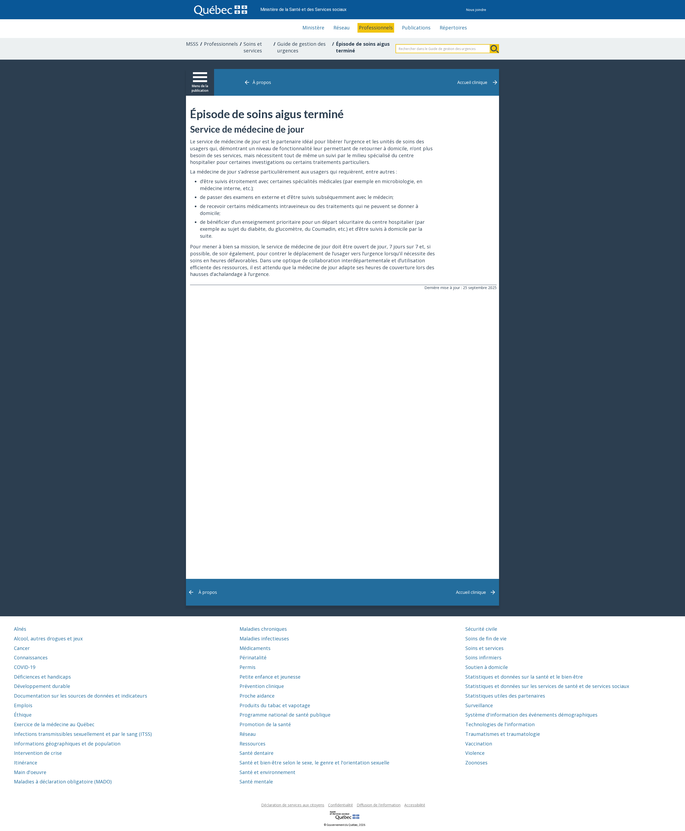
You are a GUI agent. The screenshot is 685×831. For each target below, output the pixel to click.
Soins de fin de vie (486, 638)
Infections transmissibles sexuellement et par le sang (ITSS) (83, 734)
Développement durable (42, 686)
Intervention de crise (38, 753)
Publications (416, 27)
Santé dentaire (256, 753)
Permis (247, 667)
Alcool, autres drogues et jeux (48, 638)
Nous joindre (476, 10)
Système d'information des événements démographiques (531, 714)
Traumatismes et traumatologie (502, 734)
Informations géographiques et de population (67, 743)
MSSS (192, 44)
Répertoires (453, 27)
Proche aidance (257, 695)
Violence (475, 753)
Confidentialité (340, 804)
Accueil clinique (472, 82)
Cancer (22, 648)
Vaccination (478, 743)
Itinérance (25, 762)
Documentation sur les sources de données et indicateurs (80, 695)
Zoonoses (476, 762)
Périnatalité (253, 657)
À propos (262, 82)
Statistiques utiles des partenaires (505, 695)
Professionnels (376, 27)
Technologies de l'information (500, 724)
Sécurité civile (481, 629)
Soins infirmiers (483, 657)
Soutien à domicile (486, 667)
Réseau (341, 27)
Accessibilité (414, 804)
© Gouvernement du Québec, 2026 (344, 825)
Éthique (23, 714)
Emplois (23, 705)
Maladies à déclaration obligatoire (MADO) (63, 781)
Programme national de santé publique (284, 714)
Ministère (313, 27)
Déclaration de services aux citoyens (292, 804)
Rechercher (494, 48)
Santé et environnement (267, 772)
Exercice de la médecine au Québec (54, 724)
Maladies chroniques (263, 629)
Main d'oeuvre (30, 772)
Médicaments (255, 648)
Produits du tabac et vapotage (274, 705)
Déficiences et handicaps (42, 677)
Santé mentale (256, 781)
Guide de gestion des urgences (301, 47)
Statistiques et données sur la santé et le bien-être (524, 677)
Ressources (252, 743)
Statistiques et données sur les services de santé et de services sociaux (547, 686)
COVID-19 (24, 667)
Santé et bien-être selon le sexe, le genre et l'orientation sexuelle (314, 762)
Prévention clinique (261, 686)
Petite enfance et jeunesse (269, 677)
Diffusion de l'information (379, 804)
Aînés (20, 629)
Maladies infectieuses (264, 638)
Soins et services (252, 47)
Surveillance (479, 705)
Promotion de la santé (265, 724)
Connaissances (31, 657)
